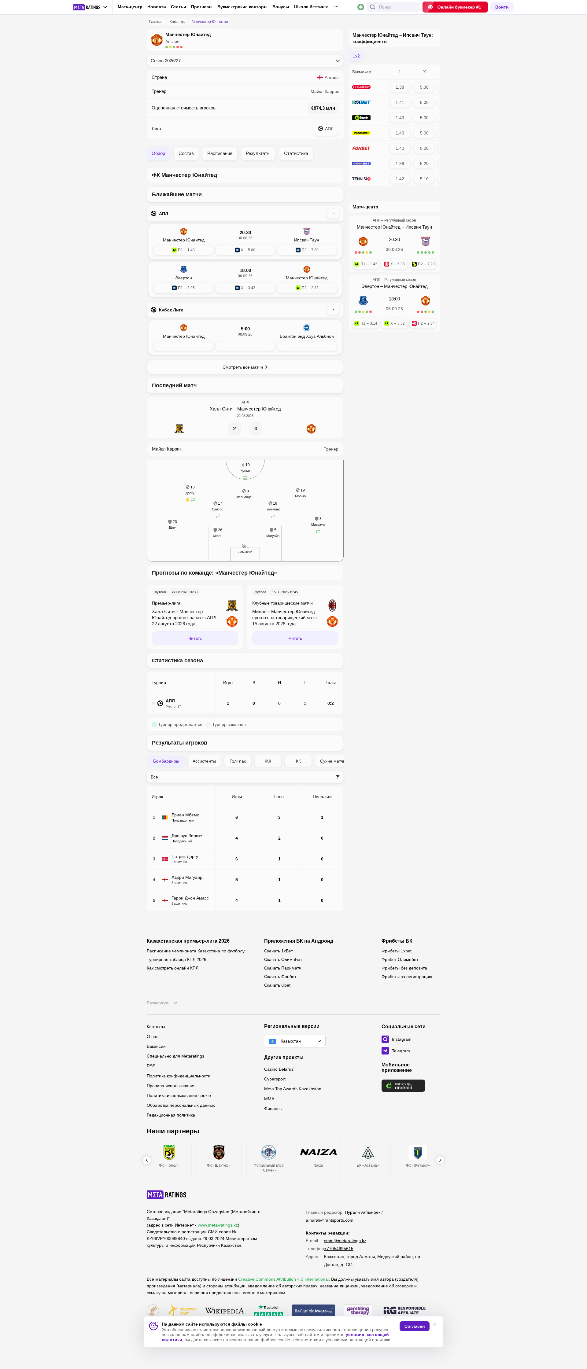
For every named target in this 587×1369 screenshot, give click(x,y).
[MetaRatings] (166, 1194)
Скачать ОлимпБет (283, 959)
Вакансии (156, 1046)
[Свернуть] (333, 214)
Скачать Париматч (282, 968)
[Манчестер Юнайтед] (311, 429)
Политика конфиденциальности (178, 1075)
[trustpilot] (268, 1311)
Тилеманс (273, 509)
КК (298, 761)
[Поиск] (373, 7)
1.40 (400, 133)
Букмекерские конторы (242, 6)
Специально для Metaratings (175, 1056)
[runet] (153, 1311)
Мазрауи (318, 524)
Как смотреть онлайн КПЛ (172, 968)
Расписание (219, 153)
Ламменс (245, 552)
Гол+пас (238, 761)
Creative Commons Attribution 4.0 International (283, 1279)
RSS (151, 1065)
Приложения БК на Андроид (298, 941)
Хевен (217, 536)
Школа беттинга (311, 6)
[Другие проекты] (90, 7)
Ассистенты (204, 761)
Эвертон (370, 286)
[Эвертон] (363, 304)
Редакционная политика (171, 1115)
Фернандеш (245, 497)
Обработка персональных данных (181, 1105)
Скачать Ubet (277, 985)
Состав (186, 153)
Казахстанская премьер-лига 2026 (188, 941)
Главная (156, 22)
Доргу (190, 493)
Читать (195, 638)
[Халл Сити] (179, 429)
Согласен (414, 1326)
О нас (152, 1036)
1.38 (400, 87)
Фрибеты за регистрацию (407, 976)
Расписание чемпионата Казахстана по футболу (196, 950)
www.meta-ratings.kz (218, 1225)
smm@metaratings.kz (345, 1240)
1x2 (356, 55)
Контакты (156, 1026)
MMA (269, 1098)
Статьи (178, 6)
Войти (502, 7)
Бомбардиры (166, 761)
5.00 (424, 102)
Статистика (296, 153)
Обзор (158, 153)
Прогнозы (201, 6)
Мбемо (300, 496)
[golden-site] (182, 1311)
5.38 (424, 87)
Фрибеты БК (397, 941)
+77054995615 (338, 1248)
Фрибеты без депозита (404, 968)
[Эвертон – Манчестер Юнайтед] (245, 279)
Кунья (245, 471)
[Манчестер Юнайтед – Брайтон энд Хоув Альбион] (245, 337)
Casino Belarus (279, 1069)
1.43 (400, 117)
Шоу (172, 527)
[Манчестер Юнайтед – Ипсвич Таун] (245, 241)
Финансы (273, 1108)
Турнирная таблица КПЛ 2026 (176, 959)
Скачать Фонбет (280, 976)
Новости (156, 6)
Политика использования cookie (179, 1095)
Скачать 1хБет (278, 950)
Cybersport (275, 1078)
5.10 (424, 178)
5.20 (424, 163)
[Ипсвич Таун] (425, 244)
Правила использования (171, 1085)
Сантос (217, 509)
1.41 (400, 102)
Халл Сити (221, 408)
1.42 (400, 178)
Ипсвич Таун (418, 227)
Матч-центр (130, 6)
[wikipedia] (224, 1311)
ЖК (268, 761)
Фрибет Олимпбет (400, 959)
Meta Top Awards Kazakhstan (292, 1088)
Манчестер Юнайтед (259, 408)
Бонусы (280, 6)
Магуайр (272, 536)
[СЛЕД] (440, 1160)
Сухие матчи (332, 761)
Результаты (258, 153)
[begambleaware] (313, 1311)
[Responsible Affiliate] (404, 1311)
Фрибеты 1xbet (397, 950)
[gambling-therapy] (358, 1311)
